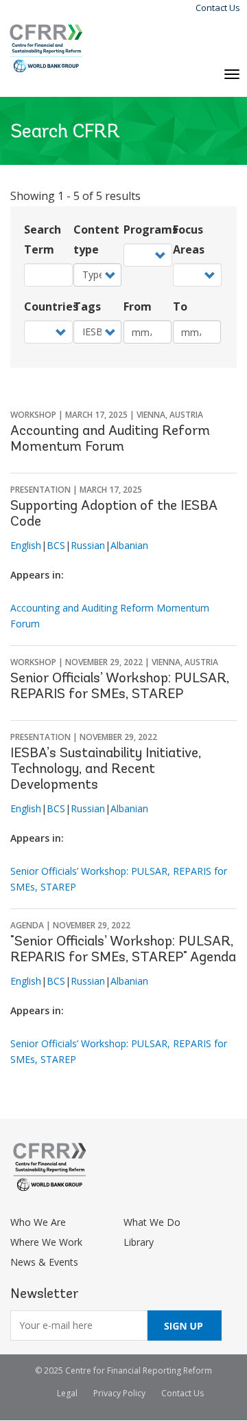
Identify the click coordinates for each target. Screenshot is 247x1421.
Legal (67, 1393)
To (180, 306)
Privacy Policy (119, 1393)
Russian (88, 545)
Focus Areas (188, 239)
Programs (148, 229)
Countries (48, 306)
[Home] (46, 48)
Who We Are (38, 1222)
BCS (56, 545)
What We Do (152, 1222)
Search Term (42, 239)
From (138, 306)
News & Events (44, 1261)
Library (139, 1242)
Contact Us (218, 7)
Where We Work (46, 1242)
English (25, 545)
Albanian (129, 545)
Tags (87, 306)
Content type (96, 239)
